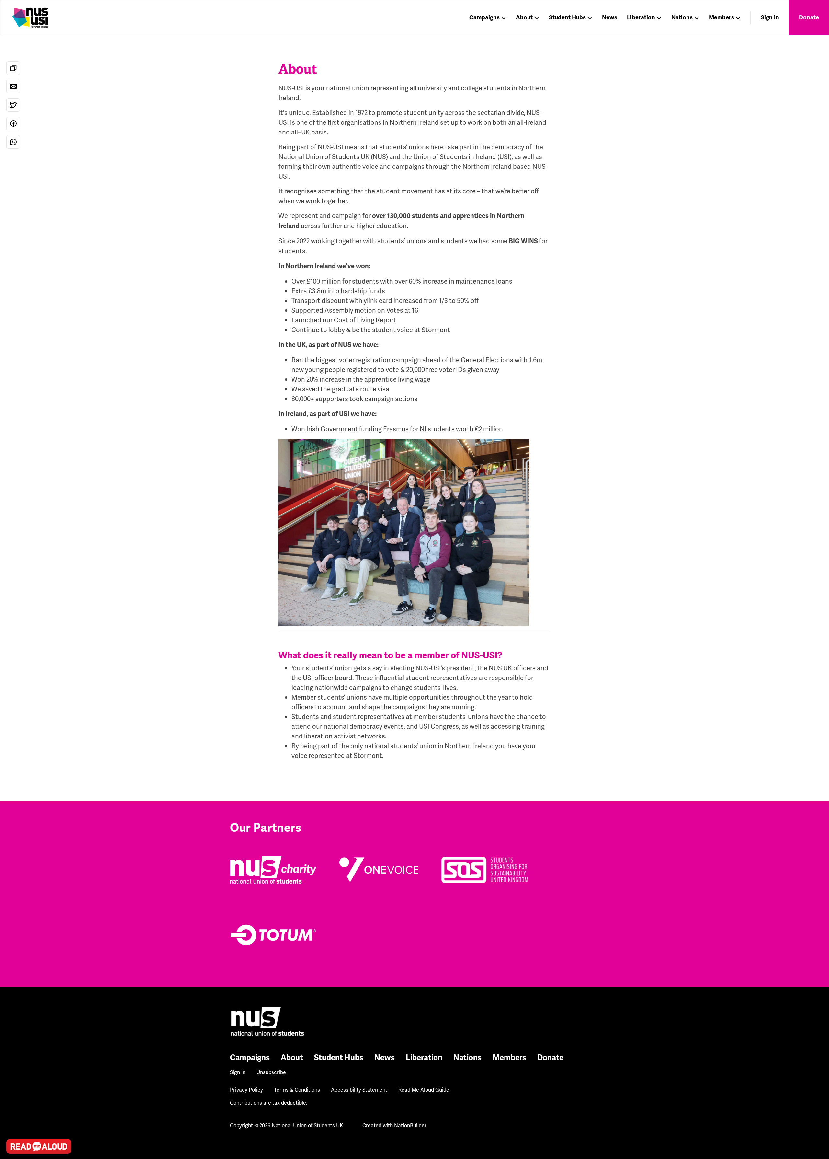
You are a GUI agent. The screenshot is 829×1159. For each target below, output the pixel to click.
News (609, 17)
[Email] (13, 86)
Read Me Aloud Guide (423, 1089)
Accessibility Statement (359, 1089)
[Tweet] (13, 105)
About (524, 17)
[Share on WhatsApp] (13, 142)
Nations (682, 17)
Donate (809, 17)
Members (721, 17)
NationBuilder (410, 1125)
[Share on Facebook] (13, 123)
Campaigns (484, 17)
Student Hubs (567, 17)
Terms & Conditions (297, 1089)
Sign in (770, 17)
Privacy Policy (246, 1089)
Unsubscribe (271, 1072)
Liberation (641, 17)
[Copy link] (13, 68)
